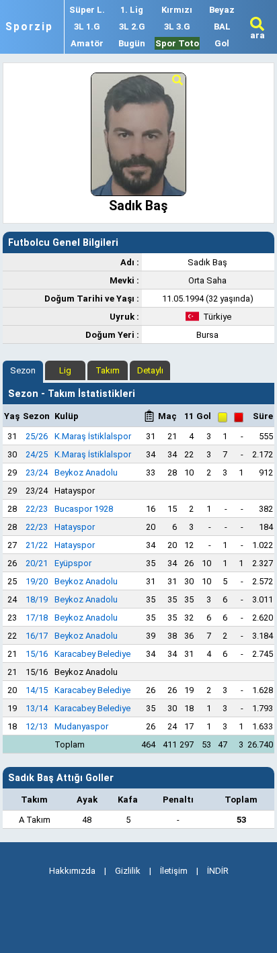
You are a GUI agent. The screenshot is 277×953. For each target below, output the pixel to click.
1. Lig (131, 10)
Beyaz (222, 10)
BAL (222, 26)
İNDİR (218, 871)
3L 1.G (87, 26)
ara (257, 35)
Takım (107, 370)
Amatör (87, 43)
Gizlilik (128, 871)
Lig (65, 370)
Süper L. (87, 10)
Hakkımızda (72, 871)
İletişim (174, 871)
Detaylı (150, 370)
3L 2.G (132, 26)
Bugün (131, 43)
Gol (221, 43)
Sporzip (29, 27)
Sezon (23, 370)
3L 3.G (177, 26)
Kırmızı (176, 10)
